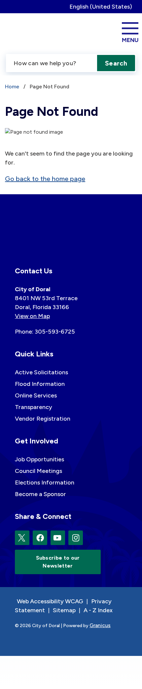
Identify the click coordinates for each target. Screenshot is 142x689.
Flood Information (40, 384)
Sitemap (64, 610)
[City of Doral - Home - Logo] (27, 31)
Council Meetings (38, 471)
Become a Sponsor (40, 494)
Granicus (100, 625)
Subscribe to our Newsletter (58, 562)
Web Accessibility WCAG (50, 601)
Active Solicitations (41, 372)
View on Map (32, 316)
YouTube (58, 537)
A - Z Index (98, 610)
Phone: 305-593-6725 (45, 331)
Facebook (40, 537)
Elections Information (44, 482)
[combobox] (103, 6)
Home (12, 86)
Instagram (75, 537)
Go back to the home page (45, 179)
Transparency (33, 407)
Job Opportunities (39, 459)
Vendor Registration (42, 418)
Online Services (36, 395)
